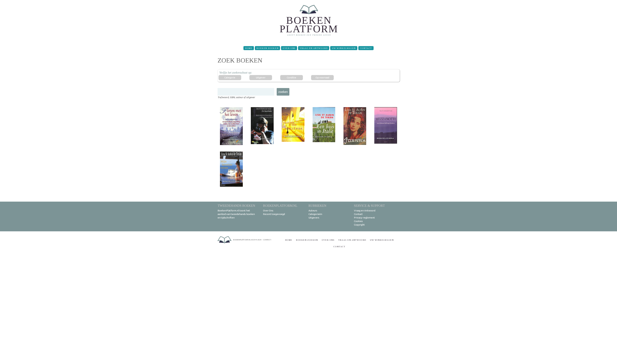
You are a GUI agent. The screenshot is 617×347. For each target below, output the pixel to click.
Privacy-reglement (364, 217)
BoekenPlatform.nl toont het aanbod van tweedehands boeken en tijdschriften (236, 214)
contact (267, 240)
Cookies (358, 221)
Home (248, 48)
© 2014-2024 (256, 240)
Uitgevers (313, 217)
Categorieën (315, 214)
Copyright (359, 224)
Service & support (369, 205)
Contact (366, 48)
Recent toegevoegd (274, 214)
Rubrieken (317, 205)
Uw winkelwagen (344, 48)
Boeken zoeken (267, 48)
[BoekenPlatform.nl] (308, 21)
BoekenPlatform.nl (280, 205)
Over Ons (289, 48)
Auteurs (312, 210)
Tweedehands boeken (236, 205)
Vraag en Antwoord (314, 48)
